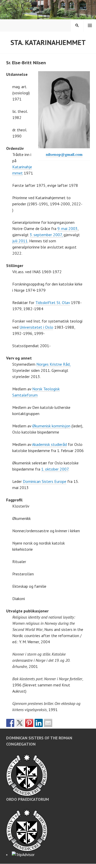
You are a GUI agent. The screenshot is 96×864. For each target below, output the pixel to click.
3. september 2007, (46, 234)
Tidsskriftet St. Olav (52, 302)
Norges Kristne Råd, (53, 364)
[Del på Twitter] (20, 723)
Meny (89, 25)
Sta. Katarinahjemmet (48, 42)
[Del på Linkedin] (39, 723)
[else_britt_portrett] (64, 109)
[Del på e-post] (48, 723)
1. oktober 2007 (54, 469)
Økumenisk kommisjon (51, 425)
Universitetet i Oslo (36, 327)
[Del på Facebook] (10, 723)
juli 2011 (20, 240)
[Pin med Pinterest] (29, 723)
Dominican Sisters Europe (44, 481)
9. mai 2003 (67, 228)
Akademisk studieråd (49, 444)
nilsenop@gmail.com (64, 154)
